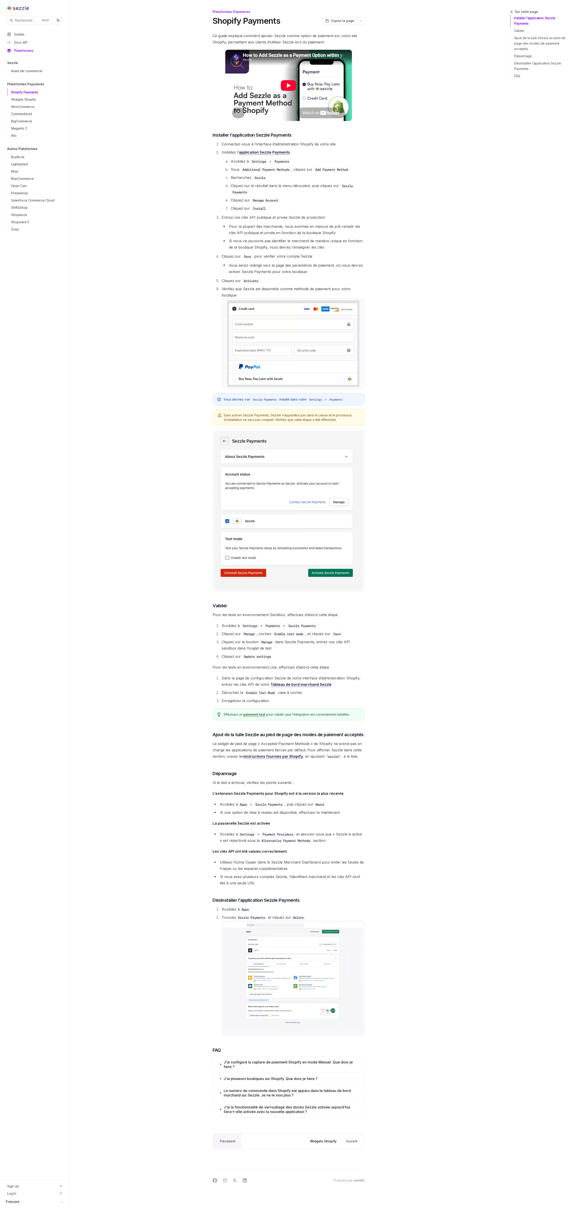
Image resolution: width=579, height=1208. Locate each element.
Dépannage (523, 56)
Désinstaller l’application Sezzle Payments (537, 66)
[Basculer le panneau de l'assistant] (58, 20)
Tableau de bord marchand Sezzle (301, 684)
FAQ (517, 76)
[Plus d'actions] (361, 21)
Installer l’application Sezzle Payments (534, 20)
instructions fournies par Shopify (273, 756)
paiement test (254, 714)
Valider (519, 31)
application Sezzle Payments (264, 152)
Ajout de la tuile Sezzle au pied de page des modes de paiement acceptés (539, 43)
